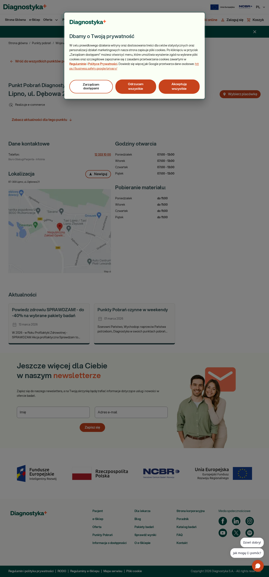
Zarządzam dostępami (91, 86)
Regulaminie (77, 64)
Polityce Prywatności (102, 64)
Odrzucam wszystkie (135, 86)
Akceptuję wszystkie (179, 86)
